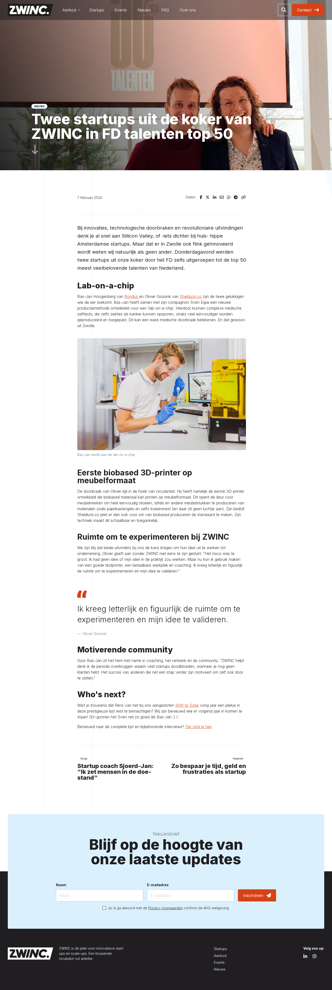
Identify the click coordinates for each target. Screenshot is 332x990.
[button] (284, 10)
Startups (96, 10)
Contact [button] (304, 10)
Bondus (131, 296)
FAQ (165, 10)
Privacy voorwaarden (165, 908)
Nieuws (144, 10)
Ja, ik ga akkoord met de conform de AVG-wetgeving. (168, 908)
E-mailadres (158, 885)
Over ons (188, 10)
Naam (61, 885)
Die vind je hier (198, 726)
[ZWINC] (30, 10)
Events (121, 10)
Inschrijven (253, 895)
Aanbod (69, 10)
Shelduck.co (191, 296)
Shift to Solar (187, 705)
